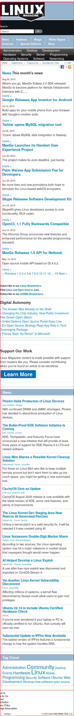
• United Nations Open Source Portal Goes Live (31, 321)
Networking (57, 58)
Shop (51, 44)
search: (4, 26)
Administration (8, 464)
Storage (19, 405)
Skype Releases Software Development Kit (37, 198)
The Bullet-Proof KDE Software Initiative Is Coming (33, 427)
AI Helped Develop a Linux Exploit (27, 560)
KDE (4, 432)
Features (21, 39)
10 (40, 273)
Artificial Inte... (7, 520)
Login (69, 62)
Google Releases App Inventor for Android (37, 99)
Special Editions (30, 44)
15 (56, 273)
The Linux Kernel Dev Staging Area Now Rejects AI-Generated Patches (32, 515)
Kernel (17, 464)
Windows (29, 682)
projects (18, 432)
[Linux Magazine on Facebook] (62, 66)
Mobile (50, 673)
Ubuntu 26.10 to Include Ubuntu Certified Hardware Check (32, 610)
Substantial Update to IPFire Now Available (34, 635)
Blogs (38, 39)
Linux (12, 540)
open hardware (8, 405)
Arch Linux (6, 492)
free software (44, 681)
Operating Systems (15, 58)
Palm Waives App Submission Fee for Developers (33, 172)
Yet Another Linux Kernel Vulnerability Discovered (30, 582)
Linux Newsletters (30, 286)
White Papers (57, 39)
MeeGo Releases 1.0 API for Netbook (32, 252)
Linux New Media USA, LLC (60, 713)
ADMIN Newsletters (31, 294)
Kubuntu (10, 432)
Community (40, 667)
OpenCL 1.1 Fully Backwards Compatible (35, 223)
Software (39, 58)
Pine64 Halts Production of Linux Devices (33, 401)
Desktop (5, 540)
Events (7, 673)
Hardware (21, 672)
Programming (13, 677)
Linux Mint (26, 464)
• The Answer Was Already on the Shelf (25, 309)
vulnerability (26, 564)
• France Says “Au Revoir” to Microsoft (25, 334)
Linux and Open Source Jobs (22, 290)
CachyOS (16, 492)
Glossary (7, 714)
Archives (7, 44)
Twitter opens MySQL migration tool (31, 124)
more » (7, 96)
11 (44, 273)
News (5, 39)
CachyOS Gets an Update (21, 488)
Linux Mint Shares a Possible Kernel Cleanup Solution (36, 459)
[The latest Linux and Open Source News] (69, 66)
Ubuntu (5, 615)
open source (61, 682)
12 (49, 273)
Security (24, 520)
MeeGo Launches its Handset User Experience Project (30, 147)
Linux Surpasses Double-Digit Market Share (35, 536)
